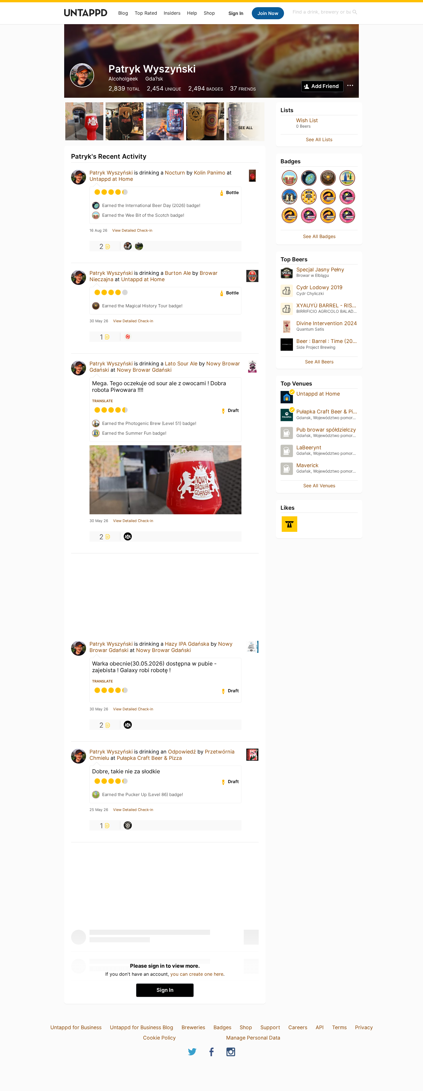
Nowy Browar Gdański (144, 370)
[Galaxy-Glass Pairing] (347, 215)
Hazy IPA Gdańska (187, 644)
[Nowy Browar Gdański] (128, 536)
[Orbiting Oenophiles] (347, 197)
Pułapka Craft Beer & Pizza (149, 758)
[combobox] (325, 12)
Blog (123, 13)
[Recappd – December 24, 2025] (328, 215)
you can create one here (196, 974)
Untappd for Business (76, 1027)
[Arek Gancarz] (128, 246)
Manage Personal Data (253, 1038)
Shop (209, 13)
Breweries (193, 1027)
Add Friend (325, 86)
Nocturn (175, 173)
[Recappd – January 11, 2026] (328, 197)
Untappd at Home (111, 179)
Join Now (268, 13)
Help (192, 13)
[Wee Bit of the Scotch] (289, 178)
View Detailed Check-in (132, 231)
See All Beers (319, 362)
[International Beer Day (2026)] (309, 178)
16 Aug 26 (98, 231)
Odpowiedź (182, 752)
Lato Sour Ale (181, 364)
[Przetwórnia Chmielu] (128, 825)
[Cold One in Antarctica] (289, 197)
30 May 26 (98, 321)
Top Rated (146, 13)
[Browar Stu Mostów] (289, 524)
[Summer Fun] (347, 178)
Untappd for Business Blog (141, 1027)
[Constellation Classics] (309, 215)
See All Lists (319, 139)
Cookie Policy (159, 1038)
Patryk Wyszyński (111, 173)
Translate (102, 401)
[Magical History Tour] (328, 178)
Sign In (235, 13)
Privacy (364, 1027)
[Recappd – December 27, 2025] (289, 215)
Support (270, 1027)
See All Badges (319, 236)
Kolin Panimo (209, 173)
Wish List (307, 120)
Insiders (172, 13)
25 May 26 (98, 810)
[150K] (309, 197)
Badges (222, 1027)
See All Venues (319, 485)
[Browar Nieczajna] (128, 337)
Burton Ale (178, 273)
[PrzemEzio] (139, 246)
